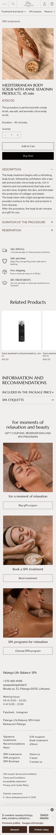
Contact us (36, 761)
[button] (52, 3)
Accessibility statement (14, 781)
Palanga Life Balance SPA (20, 673)
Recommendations (14, 743)
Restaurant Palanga (14, 724)
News (6, 747)
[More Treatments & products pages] (25, 11)
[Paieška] (12, 3)
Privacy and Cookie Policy (16, 785)
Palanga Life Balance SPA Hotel (21, 720)
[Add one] (18, 135)
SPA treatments (12, 754)
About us (35, 754)
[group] (28, 337)
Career (34, 758)
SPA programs (11, 757)
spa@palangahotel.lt (15, 685)
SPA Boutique (11, 761)
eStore (33, 744)
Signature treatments (9, 738)
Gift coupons (37, 736)
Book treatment (39, 740)
